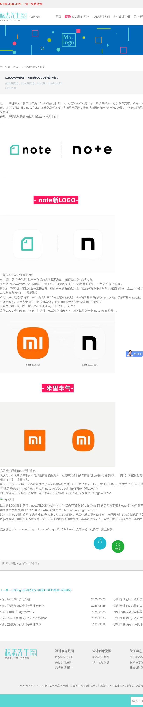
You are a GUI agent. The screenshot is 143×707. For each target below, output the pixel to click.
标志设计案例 (100, 657)
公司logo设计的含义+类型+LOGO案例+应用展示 (41, 590)
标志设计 (75, 685)
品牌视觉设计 (63, 667)
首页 (58, 16)
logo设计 (41, 83)
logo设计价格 (80, 16)
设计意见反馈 (100, 662)
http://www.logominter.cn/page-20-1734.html (43, 529)
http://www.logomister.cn (80, 510)
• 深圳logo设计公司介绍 (15, 599)
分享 (118, 548)
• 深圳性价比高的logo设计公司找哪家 (23, 618)
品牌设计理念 (12, 83)
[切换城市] (35, 16)
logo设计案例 (101, 16)
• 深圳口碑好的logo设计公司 (18, 612)
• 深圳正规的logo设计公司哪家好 (20, 624)
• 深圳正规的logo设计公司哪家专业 (22, 605)
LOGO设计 (113, 685)
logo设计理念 (28, 83)
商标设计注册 (121, 16)
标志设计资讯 (29, 66)
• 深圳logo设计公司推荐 (127, 612)
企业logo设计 (55, 83)
